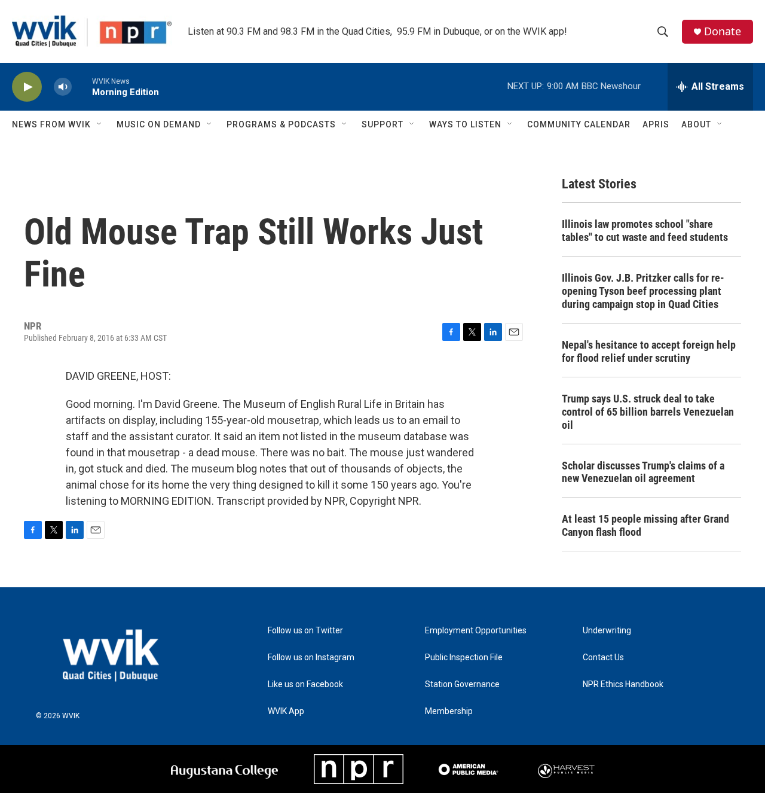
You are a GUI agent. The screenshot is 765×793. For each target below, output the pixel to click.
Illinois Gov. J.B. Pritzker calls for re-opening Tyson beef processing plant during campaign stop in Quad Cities (643, 291)
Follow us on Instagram (311, 657)
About (696, 124)
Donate (722, 31)
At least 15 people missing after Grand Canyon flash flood (645, 525)
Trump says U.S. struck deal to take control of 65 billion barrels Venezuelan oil (648, 411)
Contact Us (603, 657)
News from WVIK (51, 124)
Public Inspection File (464, 657)
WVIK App (286, 711)
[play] (26, 87)
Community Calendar (579, 124)
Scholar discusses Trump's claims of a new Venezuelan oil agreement (643, 472)
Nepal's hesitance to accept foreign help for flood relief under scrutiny (649, 351)
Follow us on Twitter (305, 630)
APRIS (655, 124)
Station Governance (462, 684)
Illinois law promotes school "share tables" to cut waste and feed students (645, 230)
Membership (449, 711)
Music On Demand (159, 124)
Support (382, 124)
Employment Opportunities (476, 630)
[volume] (63, 87)
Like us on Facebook (305, 684)
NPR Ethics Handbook (623, 684)
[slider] (82, 86)
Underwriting (607, 630)
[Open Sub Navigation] (100, 124)
